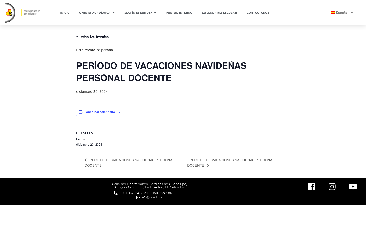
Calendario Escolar (219, 12)
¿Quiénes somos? (138, 12)
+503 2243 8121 (162, 193)
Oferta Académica (95, 12)
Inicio (64, 12)
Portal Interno (179, 12)
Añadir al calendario (100, 112)
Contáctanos (258, 12)
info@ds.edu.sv (151, 197)
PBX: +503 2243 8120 (133, 193)
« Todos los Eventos (92, 36)
